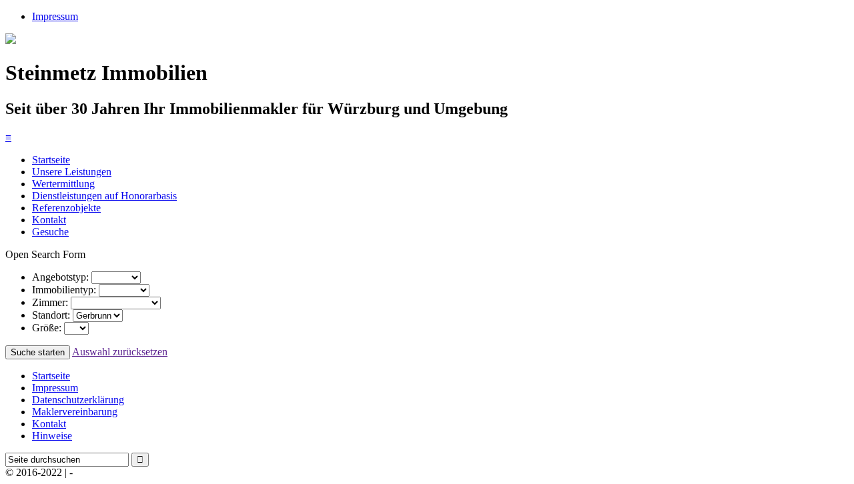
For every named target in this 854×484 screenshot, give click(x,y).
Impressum (55, 16)
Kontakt (49, 219)
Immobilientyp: (64, 289)
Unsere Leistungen (71, 171)
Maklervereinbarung (74, 411)
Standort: (51, 315)
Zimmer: (50, 302)
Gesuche (50, 231)
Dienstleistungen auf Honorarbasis (104, 195)
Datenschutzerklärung (78, 399)
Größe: (46, 327)
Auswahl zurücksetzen (119, 351)
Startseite (51, 159)
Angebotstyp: (60, 277)
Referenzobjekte (66, 207)
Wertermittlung (63, 183)
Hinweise (52, 435)
